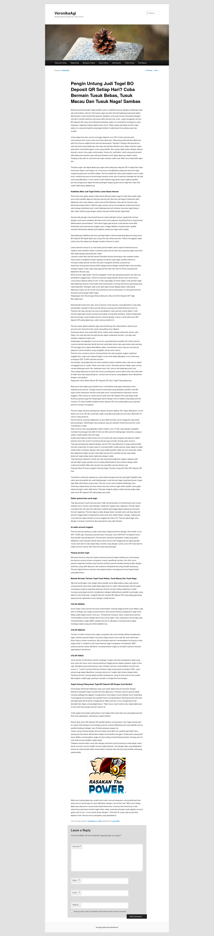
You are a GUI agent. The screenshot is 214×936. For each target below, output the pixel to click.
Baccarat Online (61, 63)
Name (76, 880)
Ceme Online (103, 63)
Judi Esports (116, 63)
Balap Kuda (75, 63)
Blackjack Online (89, 63)
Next (157, 70)
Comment (77, 846)
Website (75, 905)
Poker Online (129, 63)
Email (76, 893)
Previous (148, 70)
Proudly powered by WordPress (107, 927)
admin (100, 821)
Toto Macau (142, 63)
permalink (116, 821)
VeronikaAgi (65, 13)
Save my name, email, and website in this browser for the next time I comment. (100, 911)
